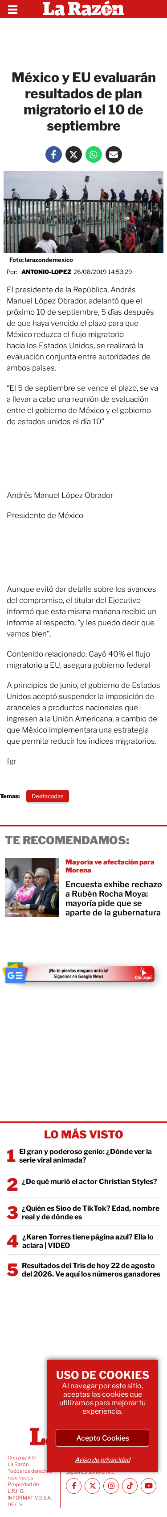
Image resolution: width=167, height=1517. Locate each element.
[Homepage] (83, 8)
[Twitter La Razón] (73, 154)
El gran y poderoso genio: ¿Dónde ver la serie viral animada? (85, 1155)
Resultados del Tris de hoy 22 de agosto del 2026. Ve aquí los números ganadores (91, 1269)
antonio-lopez (46, 271)
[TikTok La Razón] (130, 1486)
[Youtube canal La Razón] (148, 1486)
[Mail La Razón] (114, 154)
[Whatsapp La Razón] (94, 154)
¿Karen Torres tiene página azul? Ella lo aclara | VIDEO (88, 1241)
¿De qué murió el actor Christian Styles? (89, 1181)
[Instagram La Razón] (111, 1486)
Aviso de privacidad (102, 1459)
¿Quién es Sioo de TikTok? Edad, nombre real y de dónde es (90, 1212)
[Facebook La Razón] (53, 154)
